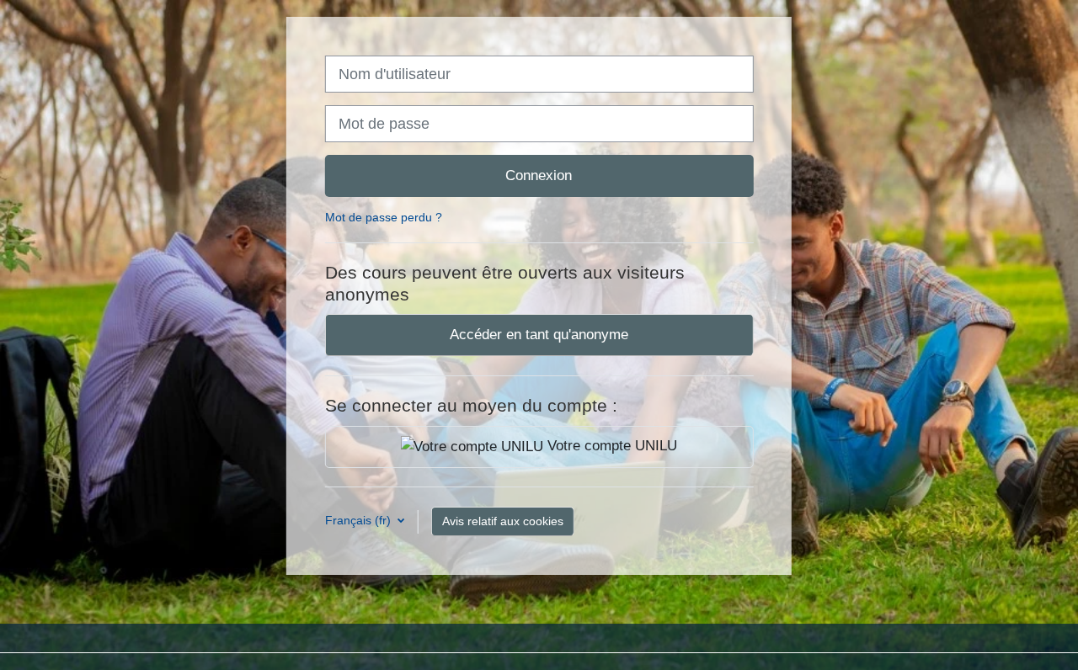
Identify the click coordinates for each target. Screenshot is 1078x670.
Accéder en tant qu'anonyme (539, 334)
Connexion (538, 175)
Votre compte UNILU (610, 445)
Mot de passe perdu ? (383, 217)
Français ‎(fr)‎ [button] (359, 520)
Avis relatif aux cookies (502, 521)
